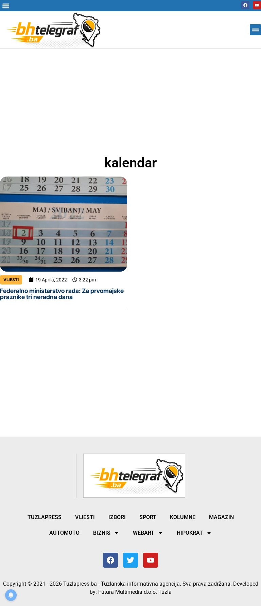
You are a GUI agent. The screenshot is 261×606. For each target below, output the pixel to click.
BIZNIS (101, 533)
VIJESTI (11, 279)
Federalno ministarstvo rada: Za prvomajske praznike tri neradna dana (62, 293)
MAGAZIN (221, 517)
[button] (5, 5)
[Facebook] (245, 5)
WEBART (143, 533)
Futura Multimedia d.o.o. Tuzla (135, 592)
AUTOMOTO (64, 533)
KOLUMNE (182, 517)
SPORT (147, 517)
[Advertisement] (130, 99)
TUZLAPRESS (45, 517)
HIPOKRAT (190, 533)
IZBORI (117, 517)
